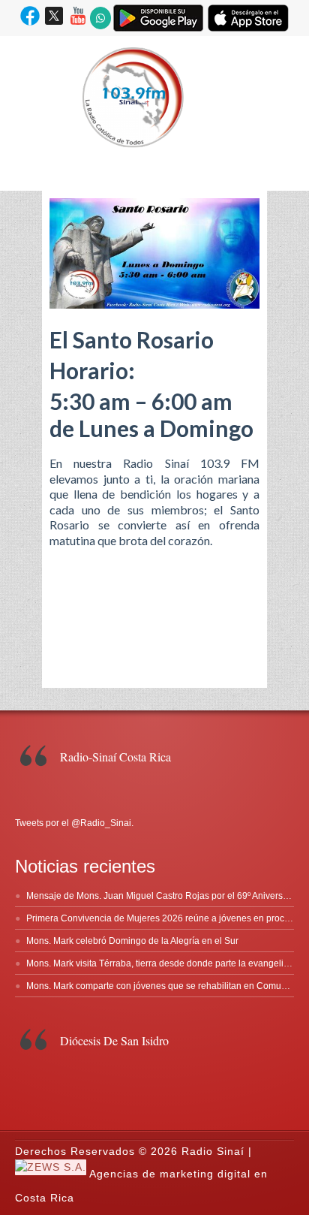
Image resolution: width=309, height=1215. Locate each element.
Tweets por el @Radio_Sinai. (74, 823)
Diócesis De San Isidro (114, 1040)
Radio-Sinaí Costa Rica (115, 756)
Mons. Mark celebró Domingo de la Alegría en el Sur (132, 941)
